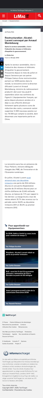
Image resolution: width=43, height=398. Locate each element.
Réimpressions (22, 327)
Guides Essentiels (7, 343)
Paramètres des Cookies (23, 390)
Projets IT (18, 343)
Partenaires (28, 331)
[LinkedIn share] (2, 68)
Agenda (14, 334)
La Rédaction (9, 55)
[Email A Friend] (2, 76)
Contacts (23, 324)
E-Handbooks (6, 341)
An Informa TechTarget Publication (21, 10)
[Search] (39, 16)
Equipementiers (14, 21)
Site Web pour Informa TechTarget (12, 331)
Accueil (4, 21)
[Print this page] (2, 72)
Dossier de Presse (7, 336)
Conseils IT (15, 341)
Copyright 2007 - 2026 (10, 388)
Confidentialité (7, 390)
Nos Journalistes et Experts (27, 334)
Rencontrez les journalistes (10, 324)
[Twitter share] (2, 64)
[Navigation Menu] (3, 16)
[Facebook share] (2, 59)
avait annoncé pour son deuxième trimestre (18, 180)
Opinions (23, 341)
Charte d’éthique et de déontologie (20, 322)
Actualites (9, 32)
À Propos (5, 322)
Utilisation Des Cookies (9, 327)
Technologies (6, 334)
